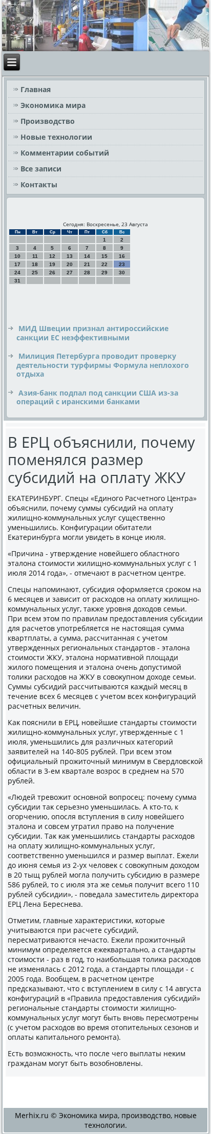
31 (17, 280)
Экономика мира (53, 105)
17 (17, 264)
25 (35, 272)
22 (104, 264)
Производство (47, 121)
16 (122, 256)
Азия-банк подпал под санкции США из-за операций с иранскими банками (97, 397)
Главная (35, 89)
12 (52, 256)
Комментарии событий (64, 153)
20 (70, 264)
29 (104, 272)
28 (87, 272)
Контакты (38, 184)
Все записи (40, 168)
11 (35, 256)
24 (17, 272)
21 (87, 264)
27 (70, 272)
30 (122, 272)
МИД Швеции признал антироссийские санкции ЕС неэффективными (92, 332)
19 (52, 264)
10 (17, 256)
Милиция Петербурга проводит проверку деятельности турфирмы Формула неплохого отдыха (102, 365)
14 (87, 256)
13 (70, 256)
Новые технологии (56, 137)
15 (104, 256)
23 (122, 264)
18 (35, 264)
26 (52, 272)
